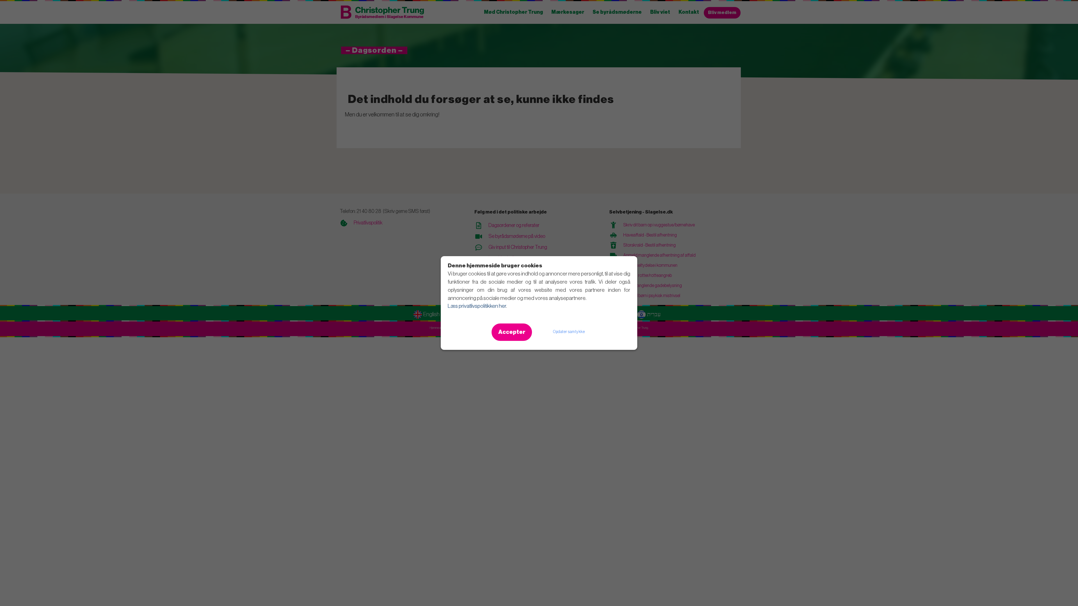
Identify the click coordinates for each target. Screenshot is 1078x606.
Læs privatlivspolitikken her (477, 306)
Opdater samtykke (569, 332)
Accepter (511, 332)
